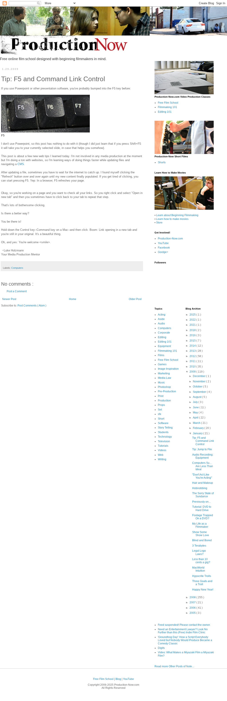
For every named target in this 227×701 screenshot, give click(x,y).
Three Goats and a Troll (202, 583)
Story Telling (165, 427)
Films (161, 355)
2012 (193, 356)
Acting (161, 314)
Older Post (135, 299)
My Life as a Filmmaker (200, 525)
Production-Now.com (170, 238)
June (196, 407)
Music (161, 382)
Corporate (164, 332)
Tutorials (163, 445)
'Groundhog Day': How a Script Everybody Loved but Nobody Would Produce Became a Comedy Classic (185, 640)
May (196, 412)
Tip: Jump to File (202, 449)
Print (160, 396)
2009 (193, 371)
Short (161, 418)
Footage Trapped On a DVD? (202, 517)
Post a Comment (17, 291)
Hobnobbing (199, 488)
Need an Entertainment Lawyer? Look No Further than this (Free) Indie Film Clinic (183, 631)
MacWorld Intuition (198, 569)
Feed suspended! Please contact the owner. (184, 624)
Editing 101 (165, 111)
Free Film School (168, 102)
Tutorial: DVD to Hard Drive (201, 508)
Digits (161, 648)
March (197, 423)
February (198, 428)
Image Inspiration (168, 368)
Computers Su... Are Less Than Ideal (202, 466)
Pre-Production (167, 391)
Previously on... (201, 501)
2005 (193, 612)
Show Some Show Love (200, 534)
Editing (162, 337)
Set (160, 409)
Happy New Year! (202, 589)
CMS (21, 164)
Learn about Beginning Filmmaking (177, 215)
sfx (159, 414)
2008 (193, 597)
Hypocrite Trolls (201, 576)
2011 (193, 361)
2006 (193, 607)
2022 (193, 319)
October (198, 386)
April (196, 417)
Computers (17, 268)
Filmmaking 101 (167, 107)
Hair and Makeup (202, 482)
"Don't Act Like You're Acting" (202, 476)
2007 (193, 602)
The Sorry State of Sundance (203, 495)
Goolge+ (163, 252)
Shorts (162, 162)
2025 (193, 314)
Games (162, 364)
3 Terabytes (199, 545)
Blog (118, 679)
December (199, 376)
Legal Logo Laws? (199, 552)
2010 (193, 366)
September (200, 391)
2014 (193, 345)
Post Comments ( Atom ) (32, 305)
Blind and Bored (202, 540)
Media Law (164, 377)
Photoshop (164, 387)
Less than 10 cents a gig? (201, 561)
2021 (193, 324)
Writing (162, 459)
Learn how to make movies (172, 219)
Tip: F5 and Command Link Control (203, 441)
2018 (193, 330)
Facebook (164, 247)
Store (159, 222)
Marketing (164, 373)
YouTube (163, 243)
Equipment (164, 346)
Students (163, 432)
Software (163, 423)
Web (160, 454)
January (198, 433)
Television (164, 441)
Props (161, 405)
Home (72, 299)
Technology (165, 436)
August (197, 397)
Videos (162, 450)
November (199, 381)
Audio (161, 323)
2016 (193, 335)
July (195, 402)
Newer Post (9, 299)
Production (164, 400)
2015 (193, 340)
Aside (161, 319)
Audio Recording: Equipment (202, 456)
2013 (193, 350)
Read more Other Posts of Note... (174, 666)
